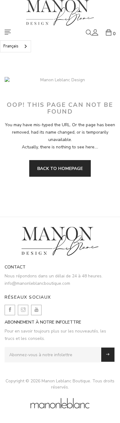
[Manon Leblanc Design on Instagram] (23, 310)
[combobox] (15, 46)
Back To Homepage (60, 168)
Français (10, 46)
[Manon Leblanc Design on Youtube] (36, 310)
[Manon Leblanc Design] (60, 241)
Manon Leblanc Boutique (66, 381)
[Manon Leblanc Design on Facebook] (10, 310)
